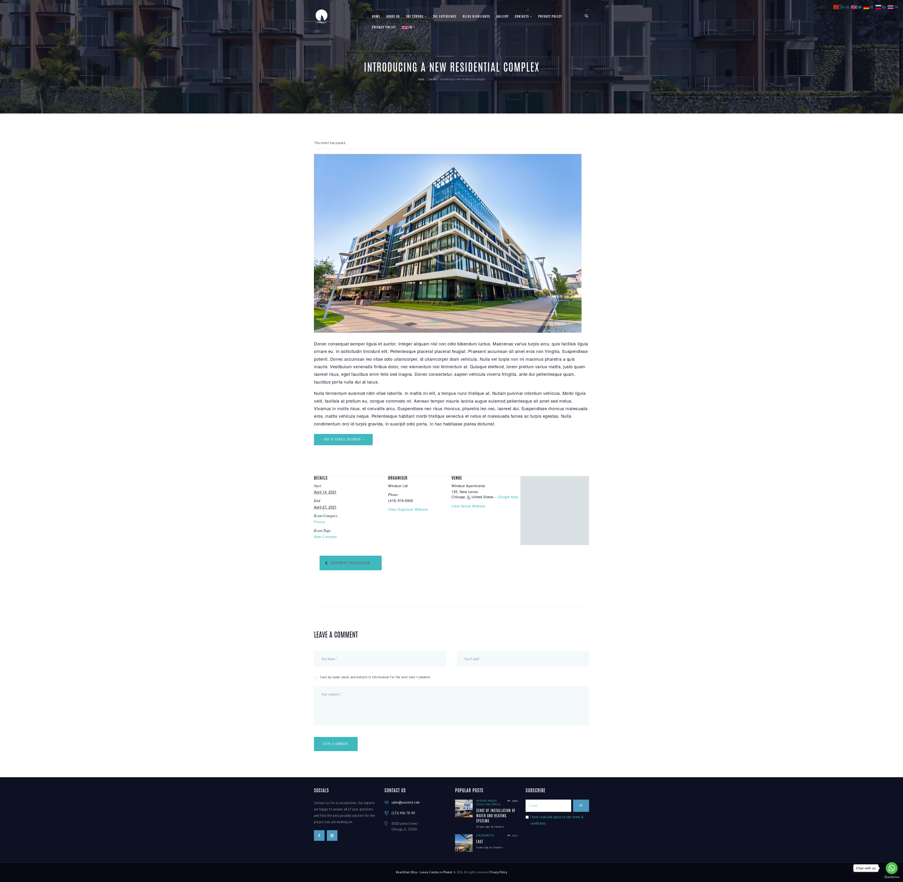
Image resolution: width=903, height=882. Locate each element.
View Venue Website (468, 505)
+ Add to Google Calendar (341, 439)
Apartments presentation (350, 563)
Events (432, 79)
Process (492, 800)
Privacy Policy (498, 872)
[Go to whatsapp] (892, 868)
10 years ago (483, 826)
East (479, 842)
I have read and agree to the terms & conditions (557, 820)
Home (421, 79)
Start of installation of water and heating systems (495, 816)
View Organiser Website (408, 509)
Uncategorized (485, 835)
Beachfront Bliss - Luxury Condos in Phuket (424, 872)
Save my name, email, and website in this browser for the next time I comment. (375, 677)
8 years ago (482, 847)
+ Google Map (506, 496)
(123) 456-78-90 (403, 813)
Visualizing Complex (488, 804)
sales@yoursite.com (406, 802)
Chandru (499, 826)
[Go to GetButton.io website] (891, 877)
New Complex (325, 536)
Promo (319, 521)
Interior (481, 800)
